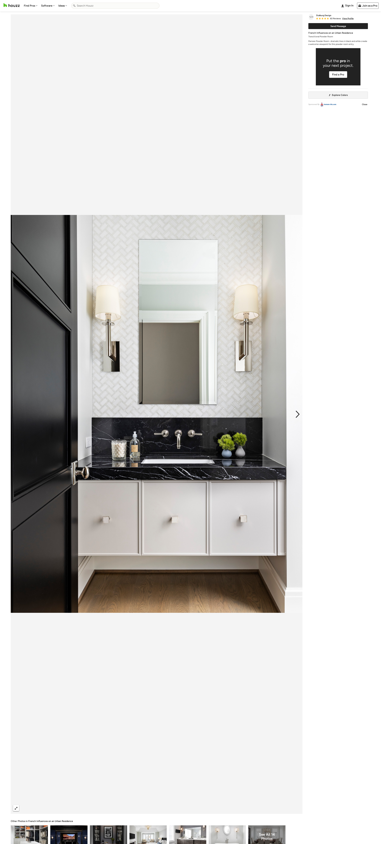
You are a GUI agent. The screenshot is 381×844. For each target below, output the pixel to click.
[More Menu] (297, 808)
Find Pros (29, 5)
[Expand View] (16, 808)
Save (166, 808)
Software (46, 5)
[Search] (74, 6)
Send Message (338, 26)
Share (151, 808)
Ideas (61, 5)
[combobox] (115, 6)
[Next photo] (297, 414)
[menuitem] (30, 5)
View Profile (348, 18)
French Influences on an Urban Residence (50, 821)
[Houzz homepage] (11, 5)
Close (364, 104)
